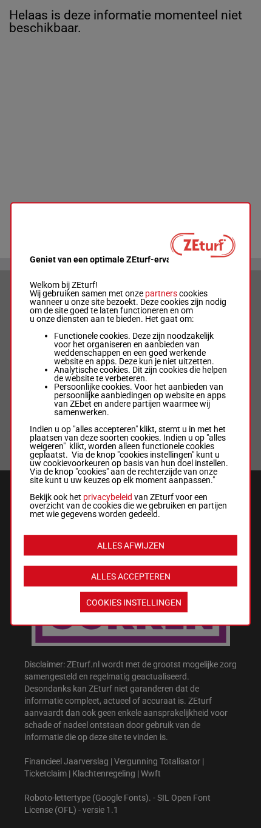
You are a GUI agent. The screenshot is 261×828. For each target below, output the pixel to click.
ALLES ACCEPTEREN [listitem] (131, 576)
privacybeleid (107, 497)
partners (161, 293)
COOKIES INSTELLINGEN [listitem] (133, 602)
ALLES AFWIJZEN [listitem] (130, 545)
